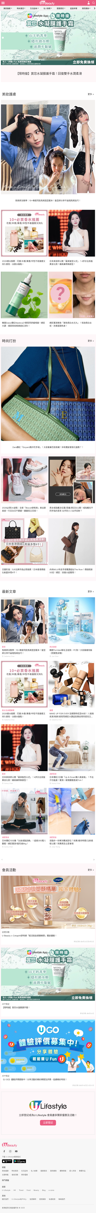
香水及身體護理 (8, 710)
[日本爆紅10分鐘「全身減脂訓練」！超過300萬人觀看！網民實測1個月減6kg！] (24, 811)
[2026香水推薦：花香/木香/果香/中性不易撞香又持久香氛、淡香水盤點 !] (24, 684)
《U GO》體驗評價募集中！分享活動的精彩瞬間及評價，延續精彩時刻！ (34, 1079)
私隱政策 (52, 1199)
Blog (44, 1190)
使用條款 (42, 1199)
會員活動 (15, 1175)
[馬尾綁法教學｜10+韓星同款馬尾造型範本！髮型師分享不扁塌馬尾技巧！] (24, 620)
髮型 (4, 647)
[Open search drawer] (93, 2)
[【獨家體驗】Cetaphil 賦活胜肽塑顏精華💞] (48, 38)
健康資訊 (60, 8)
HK (15, 1190)
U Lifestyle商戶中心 (19, 1199)
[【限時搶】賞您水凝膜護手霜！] (48, 974)
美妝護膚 (7, 8)
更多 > (91, 94)
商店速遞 (53, 647)
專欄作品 (82, 1171)
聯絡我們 (61, 1199)
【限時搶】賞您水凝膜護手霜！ (16, 1007)
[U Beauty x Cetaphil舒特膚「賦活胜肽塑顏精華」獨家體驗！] (48, 902)
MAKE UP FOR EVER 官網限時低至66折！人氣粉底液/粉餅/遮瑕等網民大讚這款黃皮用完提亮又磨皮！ (72, 716)
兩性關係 (85, 8)
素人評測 (72, 1171)
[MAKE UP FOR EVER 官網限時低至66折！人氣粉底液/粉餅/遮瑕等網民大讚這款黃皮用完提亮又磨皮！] (71, 684)
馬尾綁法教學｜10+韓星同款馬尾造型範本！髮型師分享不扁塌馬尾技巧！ (48, 200)
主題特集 (5, 1175)
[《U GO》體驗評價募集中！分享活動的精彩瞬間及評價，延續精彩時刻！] (48, 1046)
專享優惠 (24, 1175)
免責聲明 (33, 1199)
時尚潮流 (20, 8)
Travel (21, 1190)
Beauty (36, 1190)
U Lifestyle (6, 1190)
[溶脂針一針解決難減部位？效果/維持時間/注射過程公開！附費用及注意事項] (71, 811)
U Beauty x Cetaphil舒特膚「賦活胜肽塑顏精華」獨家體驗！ (29, 935)
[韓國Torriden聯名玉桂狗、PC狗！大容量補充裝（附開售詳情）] (71, 620)
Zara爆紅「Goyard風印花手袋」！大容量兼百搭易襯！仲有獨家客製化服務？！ (48, 447)
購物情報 (63, 1171)
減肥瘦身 (53, 774)
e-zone (51, 1190)
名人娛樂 (47, 8)
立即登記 (48, 1122)
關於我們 (5, 1199)
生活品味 (33, 8)
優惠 (51, 710)
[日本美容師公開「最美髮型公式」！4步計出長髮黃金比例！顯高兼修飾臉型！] (24, 747)
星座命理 (73, 8)
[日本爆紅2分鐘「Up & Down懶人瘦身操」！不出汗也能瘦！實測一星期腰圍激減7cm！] (71, 747)
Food (28, 1190)
